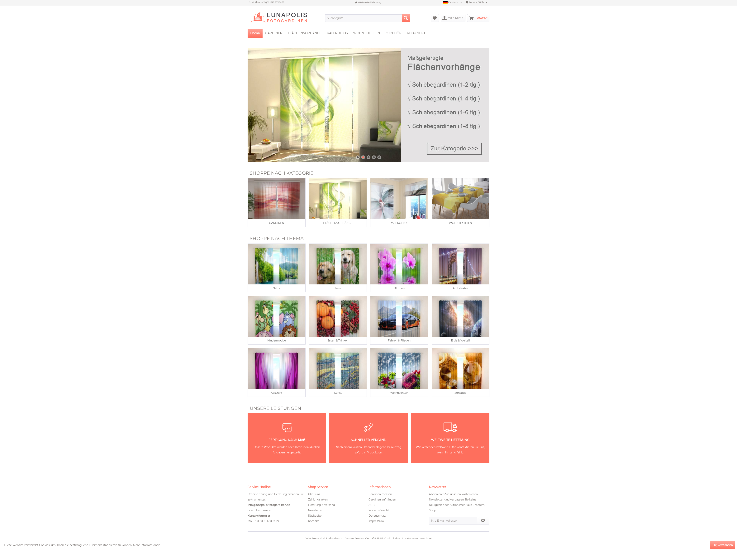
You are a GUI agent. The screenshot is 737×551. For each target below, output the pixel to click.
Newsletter (315, 510)
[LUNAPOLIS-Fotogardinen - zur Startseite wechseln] (278, 18)
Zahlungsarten (318, 499)
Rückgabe (314, 515)
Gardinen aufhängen (382, 499)
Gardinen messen (380, 494)
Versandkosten (354, 538)
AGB (371, 505)
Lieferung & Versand (321, 505)
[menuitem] (367, 18)
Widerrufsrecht (378, 510)
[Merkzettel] (435, 18)
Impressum (376, 521)
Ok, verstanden (723, 545)
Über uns (314, 494)
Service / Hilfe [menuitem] (476, 2)
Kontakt (313, 521)
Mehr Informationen (146, 545)
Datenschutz (377, 515)
